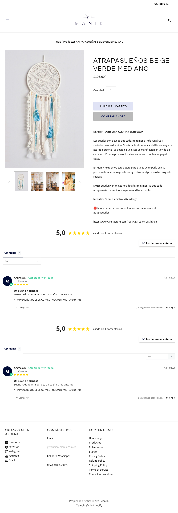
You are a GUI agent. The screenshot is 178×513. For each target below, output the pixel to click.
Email (11, 460)
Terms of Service (98, 470)
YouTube (13, 456)
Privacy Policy (97, 456)
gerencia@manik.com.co (61, 447)
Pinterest (13, 447)
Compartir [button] (23, 307)
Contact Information (101, 474)
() (161, 4)
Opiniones (10, 252)
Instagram (14, 451)
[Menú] (7, 20)
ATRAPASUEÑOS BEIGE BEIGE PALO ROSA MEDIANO (40, 299)
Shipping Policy (98, 465)
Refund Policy (97, 461)
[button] (168, 307)
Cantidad (98, 90)
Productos (69, 42)
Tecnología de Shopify (89, 505)
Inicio (58, 42)
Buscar (93, 452)
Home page (95, 438)
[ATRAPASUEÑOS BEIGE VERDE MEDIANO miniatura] (21, 181)
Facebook (14, 442)
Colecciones (96, 447)
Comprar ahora (113, 116)
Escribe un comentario (159, 243)
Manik (104, 501)
